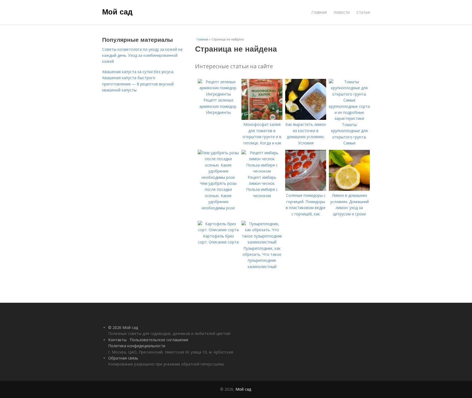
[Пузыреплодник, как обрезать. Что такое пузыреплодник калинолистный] (261, 242)
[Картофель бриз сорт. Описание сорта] (218, 229)
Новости (342, 12)
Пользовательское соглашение (159, 339)
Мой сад (117, 11)
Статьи (363, 12)
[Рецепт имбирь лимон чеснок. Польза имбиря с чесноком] (261, 171)
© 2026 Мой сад (123, 327)
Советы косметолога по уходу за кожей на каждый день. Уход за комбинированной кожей (142, 55)
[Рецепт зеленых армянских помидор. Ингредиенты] (218, 94)
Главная (319, 12)
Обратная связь (123, 358)
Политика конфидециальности (136, 345)
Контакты (117, 339)
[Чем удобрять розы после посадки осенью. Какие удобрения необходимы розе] (218, 177)
